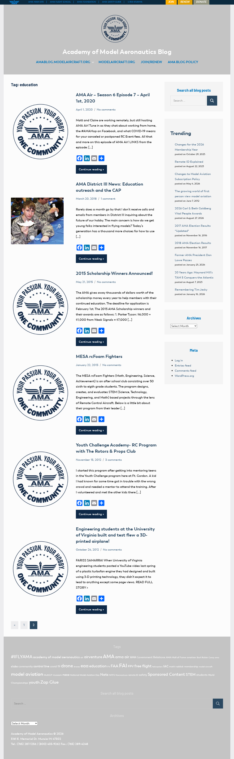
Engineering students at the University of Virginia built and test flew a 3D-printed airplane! (115, 535)
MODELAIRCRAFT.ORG (117, 62)
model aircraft (205, 666)
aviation (191, 657)
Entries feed (183, 365)
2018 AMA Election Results (193, 243)
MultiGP (48, 675)
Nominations (122, 675)
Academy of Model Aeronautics (32, 733)
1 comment (108, 198)
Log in (179, 360)
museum (57, 675)
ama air (122, 656)
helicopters (157, 666)
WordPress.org (184, 375)
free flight (143, 666)
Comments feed (185, 370)
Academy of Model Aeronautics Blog (117, 52)
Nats (104, 674)
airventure (93, 657)
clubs (14, 666)
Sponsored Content (166, 674)
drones (77, 666)
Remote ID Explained (189, 161)
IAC (165, 666)
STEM (191, 674)
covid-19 (55, 666)
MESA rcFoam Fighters (99, 356)
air (81, 657)
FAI (123, 665)
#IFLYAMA (21, 656)
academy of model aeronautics (56, 657)
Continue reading (90, 169)
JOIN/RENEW (151, 62)
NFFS (112, 675)
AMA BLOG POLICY (183, 62)
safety (143, 674)
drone (67, 666)
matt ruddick (176, 666)
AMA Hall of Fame (176, 657)
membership (191, 666)
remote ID (133, 675)
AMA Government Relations (147, 657)
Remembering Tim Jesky (191, 289)
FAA (114, 665)
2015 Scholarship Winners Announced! (114, 273)
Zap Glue (49, 682)
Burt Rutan (202, 657)
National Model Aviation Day (84, 675)
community (25, 666)
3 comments (113, 459)
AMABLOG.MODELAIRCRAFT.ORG (63, 62)
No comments (106, 109)
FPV (131, 666)
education (98, 666)
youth (34, 682)
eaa (84, 665)
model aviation (27, 674)
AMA (108, 656)
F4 (108, 666)
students (201, 674)
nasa (66, 674)
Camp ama (214, 657)
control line (41, 666)
